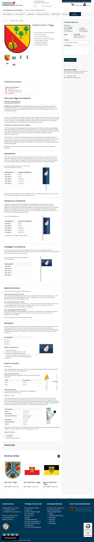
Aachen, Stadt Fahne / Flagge (50, 483)
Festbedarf (30, 14)
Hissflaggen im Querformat (15, 92)
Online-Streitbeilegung (34, 527)
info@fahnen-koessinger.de (42, 2)
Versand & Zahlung (33, 508)
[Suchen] (35, 6)
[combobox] (46, 6)
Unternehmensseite (68, 1)
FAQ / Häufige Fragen (33, 512)
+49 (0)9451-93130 (39, 1)
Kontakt (89, 1)
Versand (84, 1)
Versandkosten (69, 31)
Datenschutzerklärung (34, 521)
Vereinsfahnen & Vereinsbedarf (13, 10)
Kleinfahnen (11, 93)
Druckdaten (30, 514)
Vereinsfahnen (7, 14)
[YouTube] (16, 535)
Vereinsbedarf (19, 14)
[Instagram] (12, 535)
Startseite (5, 20)
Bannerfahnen (11, 89)
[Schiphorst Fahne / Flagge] (17, 39)
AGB (28, 517)
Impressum (30, 515)
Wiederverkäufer (32, 519)
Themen (64, 14)
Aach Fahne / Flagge (10, 482)
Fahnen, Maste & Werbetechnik (35, 10)
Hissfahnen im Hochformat (15, 90)
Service (79, 1)
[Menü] (91, 524)
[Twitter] (4, 535)
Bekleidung (55, 14)
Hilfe (75, 1)
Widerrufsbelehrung (33, 523)
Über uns (29, 510)
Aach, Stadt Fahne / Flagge (32, 482)
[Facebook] (8, 535)
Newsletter (30, 525)
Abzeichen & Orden (43, 14)
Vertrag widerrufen (10, 538)
